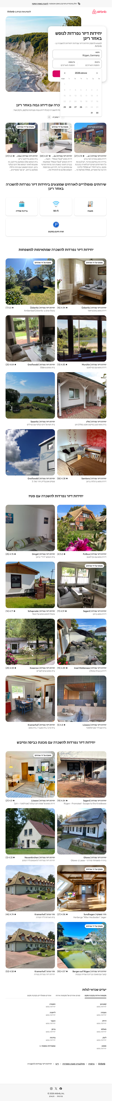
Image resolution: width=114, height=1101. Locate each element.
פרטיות (60, 1096)
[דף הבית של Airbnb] (99, 11)
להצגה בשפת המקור (40, 3)
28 (70, 107)
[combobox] (77, 55)
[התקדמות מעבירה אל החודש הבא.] (65, 73)
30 (97, 113)
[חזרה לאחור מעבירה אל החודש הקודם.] (97, 73)
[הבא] (49, 117)
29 (65, 107)
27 (75, 107)
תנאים (51, 1096)
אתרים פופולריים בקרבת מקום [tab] (39, 995)
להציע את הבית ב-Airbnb (19, 11)
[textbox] (90, 65)
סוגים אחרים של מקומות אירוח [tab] (68, 995)
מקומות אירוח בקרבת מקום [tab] (95, 995)
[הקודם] (62, 117)
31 (92, 113)
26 (81, 107)
